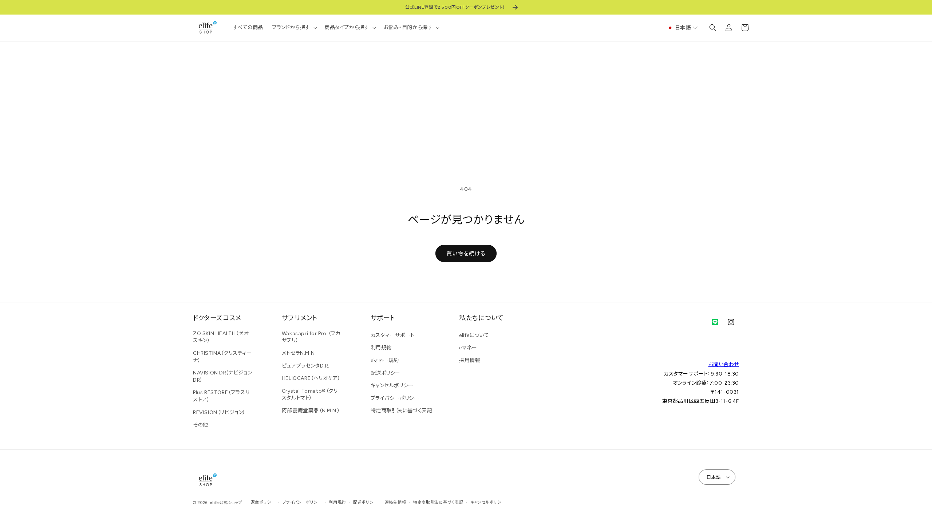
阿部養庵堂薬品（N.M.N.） (311, 411)
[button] (294, 27)
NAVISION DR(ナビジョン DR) (222, 376)
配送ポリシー (386, 373)
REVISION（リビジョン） (219, 412)
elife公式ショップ (226, 502)
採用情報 (469, 360)
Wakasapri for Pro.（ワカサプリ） (311, 337)
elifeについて (474, 335)
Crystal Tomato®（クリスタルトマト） (310, 394)
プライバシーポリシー (395, 398)
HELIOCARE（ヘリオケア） (311, 378)
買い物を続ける (466, 253)
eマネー (468, 348)
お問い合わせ (723, 364)
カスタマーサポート (393, 335)
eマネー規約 (385, 360)
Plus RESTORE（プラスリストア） (221, 396)
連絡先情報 (395, 502)
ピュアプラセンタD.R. (305, 366)
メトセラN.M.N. (299, 353)
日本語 (713, 477)
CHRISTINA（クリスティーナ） (222, 357)
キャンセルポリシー (392, 385)
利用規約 (381, 348)
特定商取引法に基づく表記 (402, 411)
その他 (200, 425)
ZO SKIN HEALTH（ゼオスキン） (221, 337)
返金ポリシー (263, 502)
